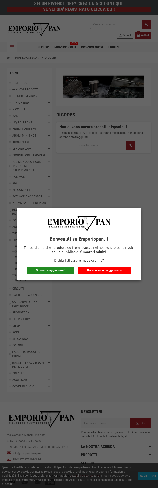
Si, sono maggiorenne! (50, 270)
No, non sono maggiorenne (104, 270)
